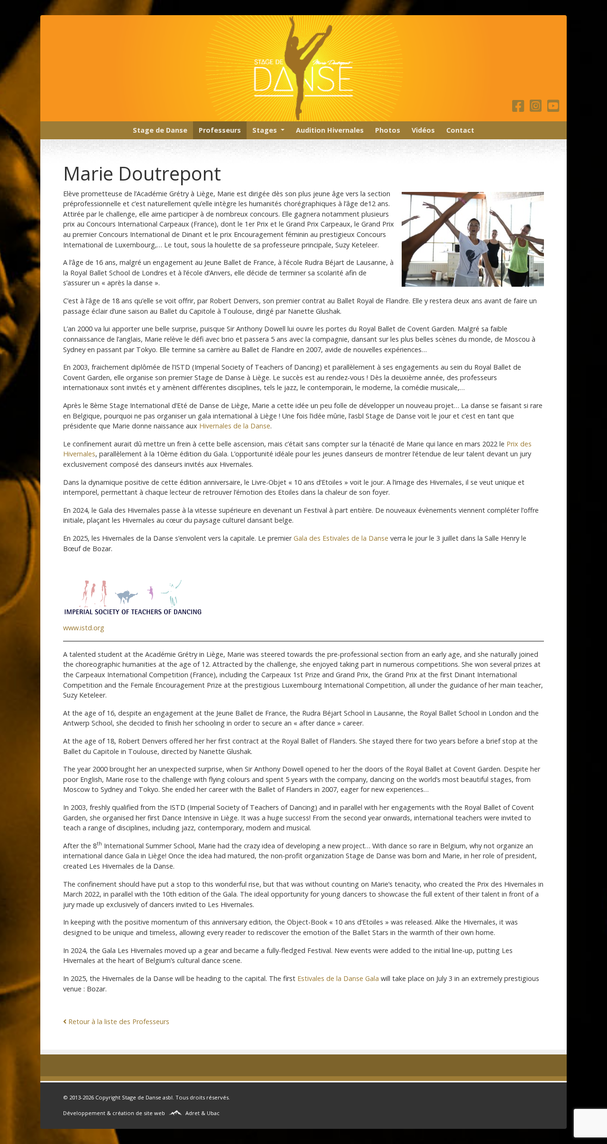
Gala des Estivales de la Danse (341, 538)
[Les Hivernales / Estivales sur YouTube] (553, 108)
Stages (264, 130)
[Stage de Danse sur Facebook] (520, 108)
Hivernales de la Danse (234, 425)
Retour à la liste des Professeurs (118, 1021)
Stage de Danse (160, 130)
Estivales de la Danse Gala (338, 978)
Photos (387, 130)
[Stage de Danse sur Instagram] (537, 108)
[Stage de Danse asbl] (303, 68)
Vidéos (423, 130)
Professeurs (220, 130)
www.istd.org (83, 627)
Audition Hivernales (330, 130)
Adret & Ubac (202, 1113)
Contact (460, 130)
